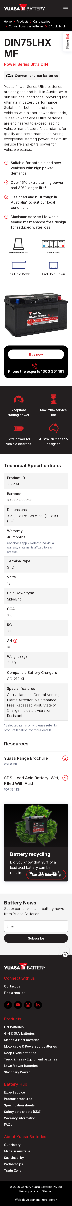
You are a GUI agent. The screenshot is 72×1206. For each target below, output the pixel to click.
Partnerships (13, 1164)
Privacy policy (28, 1191)
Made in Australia (17, 1151)
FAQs (8, 1125)
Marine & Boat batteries (21, 1040)
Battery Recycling (46, 875)
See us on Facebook (8, 1005)
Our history (12, 1145)
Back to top (65, 955)
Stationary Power (17, 1072)
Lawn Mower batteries (21, 1066)
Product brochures (18, 1099)
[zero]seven (48, 1199)
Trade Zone (13, 1171)
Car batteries (14, 1027)
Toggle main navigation (65, 8)
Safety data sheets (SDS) (22, 1112)
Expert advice (14, 1092)
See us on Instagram (28, 1005)
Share (67, 45)
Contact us (12, 986)
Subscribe (36, 938)
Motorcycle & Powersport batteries (30, 1046)
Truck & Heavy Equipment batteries (30, 1059)
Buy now (36, 354)
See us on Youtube (18, 1005)
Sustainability (14, 1158)
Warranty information (20, 1118)
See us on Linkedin (38, 1005)
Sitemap (47, 1191)
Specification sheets (19, 1105)
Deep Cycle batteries (20, 1053)
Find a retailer (14, 993)
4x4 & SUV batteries (19, 1033)
